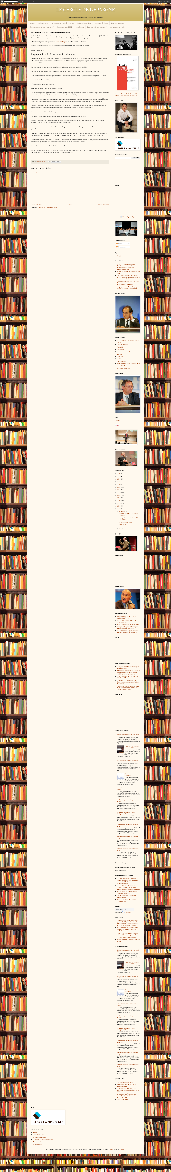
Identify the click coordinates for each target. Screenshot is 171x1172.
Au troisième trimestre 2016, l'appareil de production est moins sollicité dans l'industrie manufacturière (128, 687)
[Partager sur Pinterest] (60, 162)
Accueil (32, 23)
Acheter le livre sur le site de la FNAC (126, 94)
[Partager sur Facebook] (58, 162)
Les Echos (120, 356)
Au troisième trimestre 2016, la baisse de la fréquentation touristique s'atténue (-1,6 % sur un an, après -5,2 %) (128, 672)
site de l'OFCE (121, 366)
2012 (119, 495)
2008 (119, 506)
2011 (119, 498)
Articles (120, 244)
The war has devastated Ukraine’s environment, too (126, 621)
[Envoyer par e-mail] (52, 162)
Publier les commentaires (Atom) (48, 207)
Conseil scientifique (60, 42)
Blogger (122, 1149)
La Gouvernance (43, 23)
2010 (119, 500)
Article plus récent (37, 204)
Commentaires (122, 247)
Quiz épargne (80, 27)
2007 (119, 509)
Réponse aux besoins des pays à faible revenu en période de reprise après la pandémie (127, 929)
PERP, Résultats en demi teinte (127, 525)
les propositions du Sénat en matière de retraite (129, 518)
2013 (119, 492)
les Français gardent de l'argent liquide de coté (128, 801)
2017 (119, 482)
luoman (111, 1149)
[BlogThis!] (54, 162)
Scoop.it (117, 420)
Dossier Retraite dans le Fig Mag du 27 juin (128, 735)
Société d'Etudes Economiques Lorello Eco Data (128, 341)
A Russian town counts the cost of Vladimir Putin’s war (126, 617)
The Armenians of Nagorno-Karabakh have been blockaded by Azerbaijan (127, 631)
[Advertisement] (70, 188)
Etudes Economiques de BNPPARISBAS (128, 363)
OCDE (119, 359)
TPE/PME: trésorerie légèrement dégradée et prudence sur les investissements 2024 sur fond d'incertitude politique (126, 266)
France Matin (120, 349)
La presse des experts (117, 23)
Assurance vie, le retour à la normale (132, 775)
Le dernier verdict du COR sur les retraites (128, 514)
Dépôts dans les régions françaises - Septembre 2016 (127, 896)
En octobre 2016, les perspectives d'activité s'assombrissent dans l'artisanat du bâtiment (128, 682)
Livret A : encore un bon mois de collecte (126, 788)
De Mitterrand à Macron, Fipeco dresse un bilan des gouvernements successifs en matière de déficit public (128, 277)
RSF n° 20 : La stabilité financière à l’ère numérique (127, 900)
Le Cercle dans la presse (125, 522)
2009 (119, 503)
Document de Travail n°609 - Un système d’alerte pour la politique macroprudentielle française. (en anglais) (128, 887)
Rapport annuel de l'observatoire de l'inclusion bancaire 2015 (127, 892)
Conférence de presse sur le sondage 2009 (132, 747)
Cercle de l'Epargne (122, 345)
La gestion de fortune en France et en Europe (127, 761)
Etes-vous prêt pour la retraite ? (97, 27)
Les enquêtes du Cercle (117, 27)
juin (120, 528)
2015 (119, 487)
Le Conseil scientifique (84, 23)
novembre (122, 511)
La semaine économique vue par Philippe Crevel (126, 813)
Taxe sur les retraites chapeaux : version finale (128, 849)
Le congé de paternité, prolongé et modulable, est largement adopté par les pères (128, 1090)
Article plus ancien (103, 204)
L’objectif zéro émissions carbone (126, 937)
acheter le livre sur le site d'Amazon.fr (126, 96)
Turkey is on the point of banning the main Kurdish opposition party (127, 627)
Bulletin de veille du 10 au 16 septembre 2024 (128, 272)
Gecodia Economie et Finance (125, 352)
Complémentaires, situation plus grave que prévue (127, 825)
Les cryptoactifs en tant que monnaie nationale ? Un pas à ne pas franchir (127, 934)
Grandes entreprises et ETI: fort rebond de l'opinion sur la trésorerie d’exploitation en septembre (128, 282)
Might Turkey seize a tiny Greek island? (128, 624)
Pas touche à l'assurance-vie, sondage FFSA (127, 837)
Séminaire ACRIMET (123, 1100)
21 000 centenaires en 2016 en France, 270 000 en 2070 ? (127, 677)
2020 (119, 473)
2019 (119, 476)
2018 (119, 479)
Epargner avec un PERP (64, 27)
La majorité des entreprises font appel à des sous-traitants (128, 667)
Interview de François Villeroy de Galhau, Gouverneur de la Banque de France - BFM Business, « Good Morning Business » (127, 880)
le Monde (119, 354)
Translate (128, 912)
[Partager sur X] (56, 162)
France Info (120, 347)
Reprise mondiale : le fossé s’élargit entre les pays (128, 940)
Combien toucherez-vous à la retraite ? (42, 27)
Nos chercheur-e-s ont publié (125, 1082)
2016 (119, 484)
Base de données (37, 1142)
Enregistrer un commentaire (41, 172)
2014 (119, 490)
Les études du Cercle (101, 23)
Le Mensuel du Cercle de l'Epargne (63, 23)
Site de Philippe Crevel (123, 368)
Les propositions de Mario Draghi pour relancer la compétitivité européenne (128, 287)
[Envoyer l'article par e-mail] (48, 161)
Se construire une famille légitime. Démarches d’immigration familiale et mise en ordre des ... (127, 1095)
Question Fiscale (121, 361)
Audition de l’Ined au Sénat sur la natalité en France (126, 1085)
